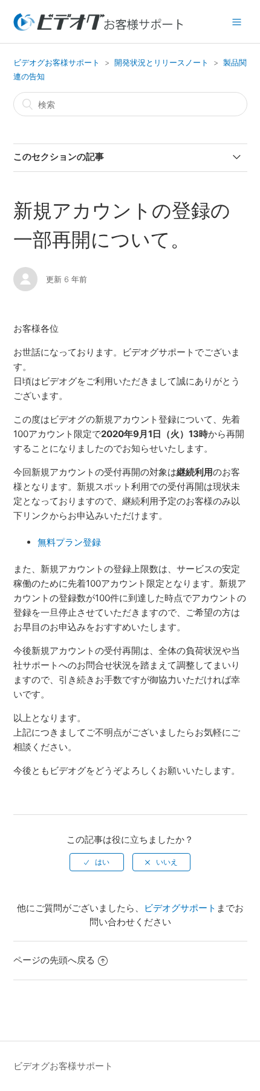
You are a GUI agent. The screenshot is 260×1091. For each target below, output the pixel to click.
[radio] (97, 862)
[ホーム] (98, 27)
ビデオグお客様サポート (56, 62)
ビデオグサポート (180, 908)
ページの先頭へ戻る (54, 960)
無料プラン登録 (70, 542)
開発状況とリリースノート (161, 62)
